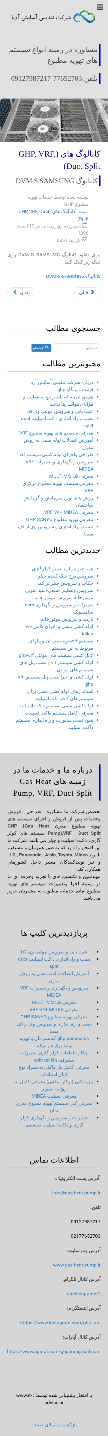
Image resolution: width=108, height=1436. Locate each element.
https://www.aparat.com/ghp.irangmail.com (53, 1351)
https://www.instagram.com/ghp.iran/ (60, 1322)
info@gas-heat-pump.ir (76, 1193)
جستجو (38, 348)
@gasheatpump (83, 1294)
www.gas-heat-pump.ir (76, 1265)
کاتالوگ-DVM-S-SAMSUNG (73, 276)
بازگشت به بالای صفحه (54, 1425)
